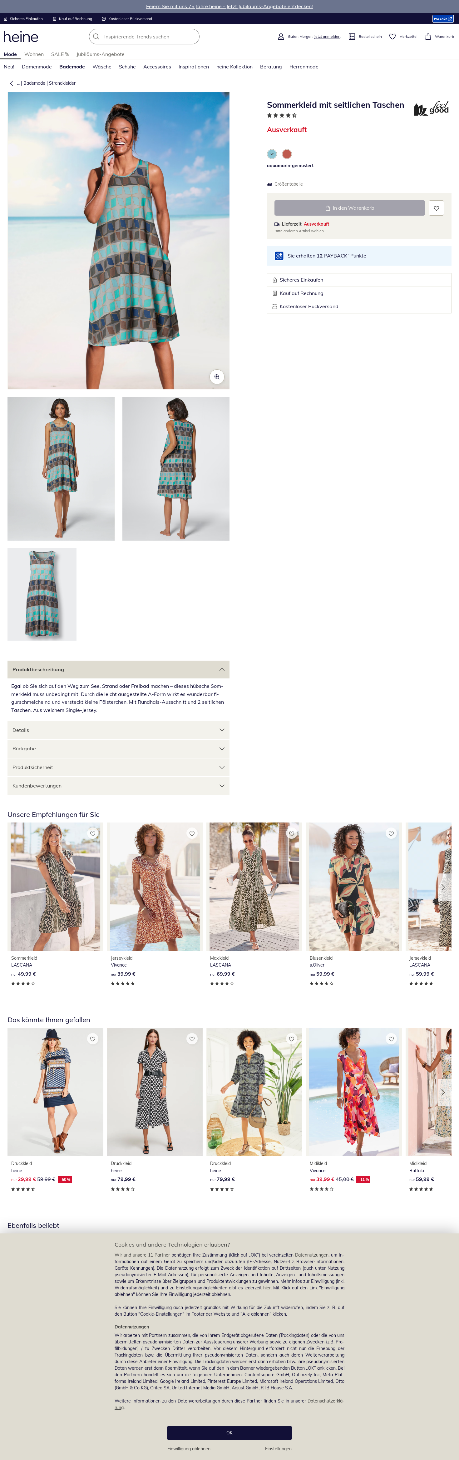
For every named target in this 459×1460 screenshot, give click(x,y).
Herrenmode (303, 66)
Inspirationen (194, 66)
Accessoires (157, 66)
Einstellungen (278, 1449)
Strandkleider (62, 83)
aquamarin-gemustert (290, 165)
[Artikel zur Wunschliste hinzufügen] (436, 208)
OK (229, 1433)
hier (267, 1288)
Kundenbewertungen (37, 785)
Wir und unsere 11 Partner (142, 1255)
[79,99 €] (155, 1092)
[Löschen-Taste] (192, 36)
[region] (229, 1346)
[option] (272, 154)
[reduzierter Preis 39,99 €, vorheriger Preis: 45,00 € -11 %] (354, 1092)
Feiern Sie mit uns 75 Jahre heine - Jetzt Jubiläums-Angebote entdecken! (229, 6)
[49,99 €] (55, 886)
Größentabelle (288, 184)
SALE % (60, 54)
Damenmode (37, 66)
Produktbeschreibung (38, 669)
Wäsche (101, 66)
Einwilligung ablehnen (188, 1449)
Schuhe (127, 66)
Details (20, 730)
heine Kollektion (234, 66)
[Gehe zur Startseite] (21, 36)
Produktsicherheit (32, 767)
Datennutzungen (311, 1255)
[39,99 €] (155, 886)
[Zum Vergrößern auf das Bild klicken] (217, 376)
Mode (10, 54)
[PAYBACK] (443, 18)
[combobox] (158, 36)
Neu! (9, 66)
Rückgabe (24, 748)
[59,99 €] (354, 886)
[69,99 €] (254, 886)
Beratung (271, 66)
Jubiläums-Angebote (100, 54)
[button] (10, 83)
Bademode (72, 66)
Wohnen (34, 54)
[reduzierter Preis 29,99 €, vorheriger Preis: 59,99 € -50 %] (55, 1092)
